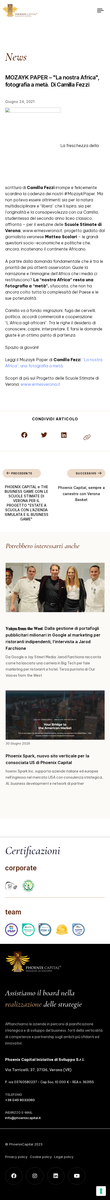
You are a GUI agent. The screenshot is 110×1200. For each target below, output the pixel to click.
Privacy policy (16, 1157)
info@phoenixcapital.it (23, 1118)
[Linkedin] (55, 1176)
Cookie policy (41, 1157)
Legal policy (63, 1157)
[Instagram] (34, 1176)
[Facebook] (14, 1176)
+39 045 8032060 (20, 1100)
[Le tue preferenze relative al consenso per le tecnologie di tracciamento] (101, 1191)
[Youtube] (76, 1176)
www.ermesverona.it (40, 384)
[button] (24, 435)
